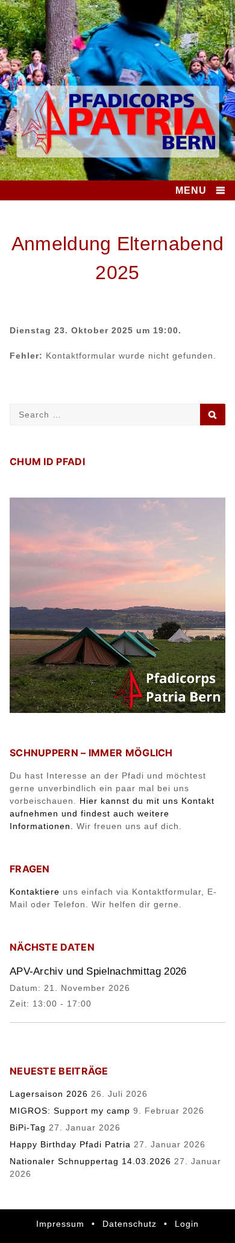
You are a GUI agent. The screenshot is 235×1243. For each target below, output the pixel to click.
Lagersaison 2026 (49, 1094)
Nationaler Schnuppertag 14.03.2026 (90, 1161)
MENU (191, 190)
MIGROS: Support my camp (70, 1110)
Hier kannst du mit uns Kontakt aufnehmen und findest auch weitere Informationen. (112, 813)
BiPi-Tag (28, 1127)
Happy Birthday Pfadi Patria (70, 1144)
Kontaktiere (35, 891)
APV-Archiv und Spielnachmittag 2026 (98, 971)
